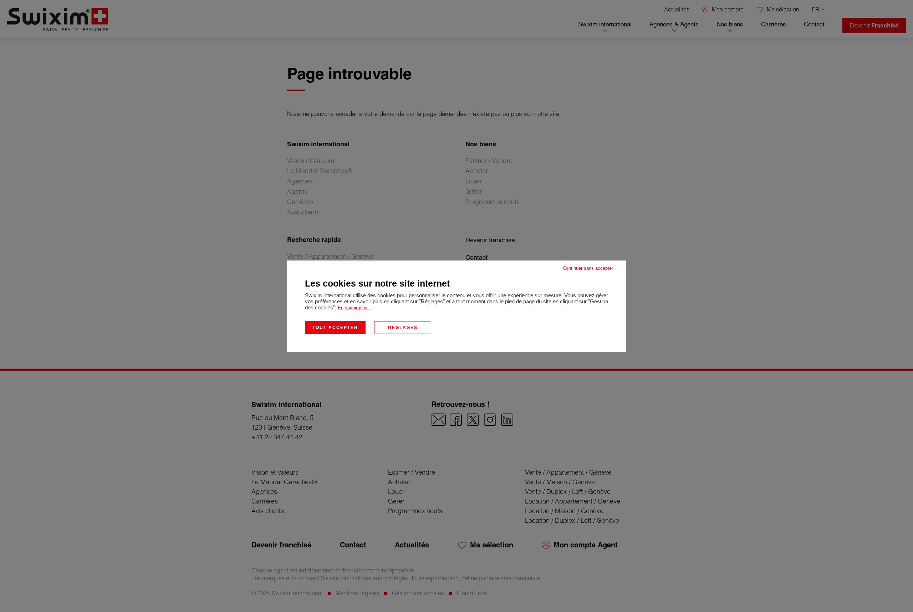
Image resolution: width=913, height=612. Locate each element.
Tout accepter (335, 327)
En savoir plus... (355, 307)
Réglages (403, 327)
